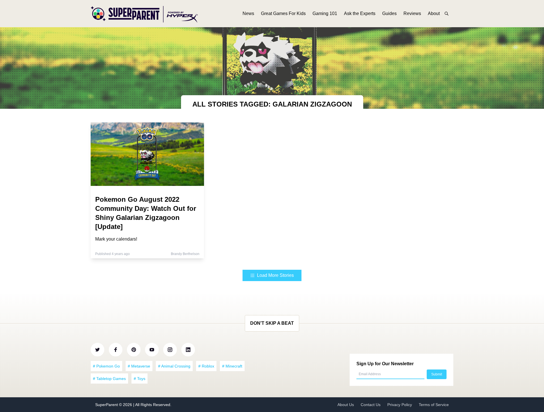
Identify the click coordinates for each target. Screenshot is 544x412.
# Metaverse (139, 366)
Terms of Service (434, 404)
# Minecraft (232, 366)
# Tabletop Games (109, 378)
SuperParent (107, 404)
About (434, 13)
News (248, 13)
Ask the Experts (359, 13)
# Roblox (206, 366)
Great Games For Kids (283, 13)
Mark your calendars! (116, 239)
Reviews (412, 13)
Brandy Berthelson (185, 254)
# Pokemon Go (106, 366)
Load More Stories (275, 275)
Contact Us (371, 404)
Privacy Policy (399, 404)
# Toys (139, 378)
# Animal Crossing (174, 366)
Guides (389, 13)
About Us (345, 404)
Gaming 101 (325, 13)
